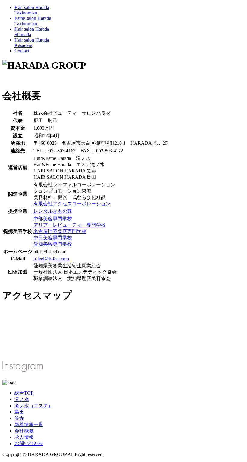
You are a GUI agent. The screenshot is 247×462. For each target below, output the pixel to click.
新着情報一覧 (28, 424)
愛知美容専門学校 (52, 244)
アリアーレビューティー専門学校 (69, 225)
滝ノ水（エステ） (33, 405)
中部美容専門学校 (52, 218)
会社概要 (24, 430)
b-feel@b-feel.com (51, 258)
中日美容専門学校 (52, 237)
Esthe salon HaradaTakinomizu (32, 21)
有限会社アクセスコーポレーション (72, 203)
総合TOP (23, 392)
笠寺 (19, 418)
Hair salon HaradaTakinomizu (31, 10)
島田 (19, 411)
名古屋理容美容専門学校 (59, 231)
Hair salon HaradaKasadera (31, 42)
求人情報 (24, 437)
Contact (21, 50)
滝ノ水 (21, 399)
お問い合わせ (28, 443)
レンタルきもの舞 (52, 211)
